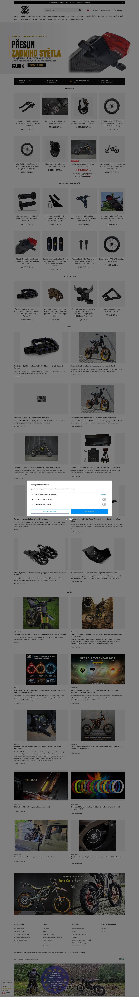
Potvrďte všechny (89, 511)
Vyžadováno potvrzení (50, 511)
